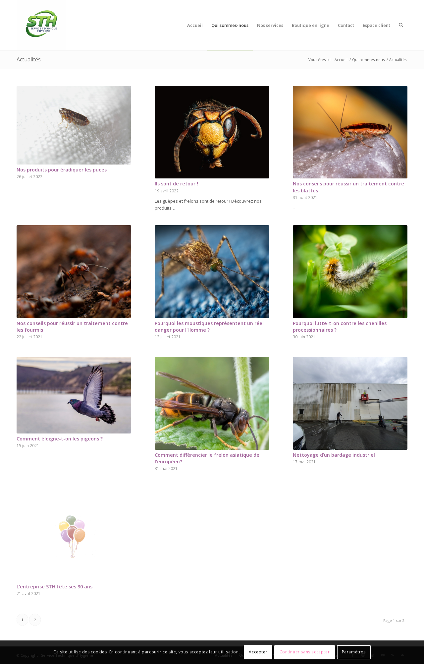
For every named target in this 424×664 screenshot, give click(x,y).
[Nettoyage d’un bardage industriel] (350, 403)
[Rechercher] (401, 25)
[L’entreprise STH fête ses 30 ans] (74, 535)
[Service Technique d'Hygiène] (41, 25)
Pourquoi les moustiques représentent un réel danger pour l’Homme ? (209, 326)
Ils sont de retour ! (176, 183)
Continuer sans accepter (305, 652)
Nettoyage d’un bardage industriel (334, 455)
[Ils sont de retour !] (212, 132)
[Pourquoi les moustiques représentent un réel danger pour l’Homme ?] (212, 271)
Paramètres (354, 652)
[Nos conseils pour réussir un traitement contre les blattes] (350, 132)
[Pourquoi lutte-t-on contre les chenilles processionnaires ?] (350, 271)
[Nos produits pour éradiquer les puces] (74, 125)
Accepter (258, 652)
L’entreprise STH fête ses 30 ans (54, 586)
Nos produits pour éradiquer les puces (62, 169)
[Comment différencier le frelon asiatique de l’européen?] (212, 403)
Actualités (29, 59)
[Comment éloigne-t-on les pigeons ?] (74, 395)
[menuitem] (195, 25)
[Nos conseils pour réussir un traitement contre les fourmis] (74, 271)
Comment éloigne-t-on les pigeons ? (60, 438)
